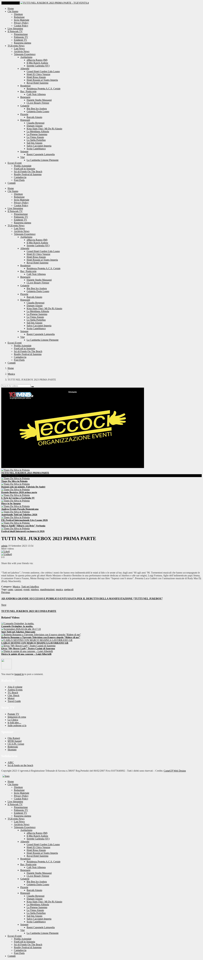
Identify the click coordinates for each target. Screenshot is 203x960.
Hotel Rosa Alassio (36, 77)
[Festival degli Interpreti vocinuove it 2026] (15, 528)
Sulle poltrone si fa (17, 725)
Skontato (12, 749)
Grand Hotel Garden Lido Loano (43, 71)
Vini (22, 157)
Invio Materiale (21, 20)
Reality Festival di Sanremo (28, 174)
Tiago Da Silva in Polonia (14, 481)
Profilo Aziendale (22, 165)
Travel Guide (14, 701)
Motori (11, 698)
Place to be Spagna (11, 503)
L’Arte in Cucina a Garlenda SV (18, 498)
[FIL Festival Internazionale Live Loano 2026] (15, 517)
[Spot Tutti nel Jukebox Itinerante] (21, 629)
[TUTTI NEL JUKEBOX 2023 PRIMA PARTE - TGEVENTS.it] (54, 2)
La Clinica (13, 719)
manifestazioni (47, 589)
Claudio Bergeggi (35, 123)
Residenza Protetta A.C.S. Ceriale (43, 88)
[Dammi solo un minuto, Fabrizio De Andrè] (15, 484)
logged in (19, 674)
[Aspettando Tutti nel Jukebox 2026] (15, 511)
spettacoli (68, 589)
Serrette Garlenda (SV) (38, 65)
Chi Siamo (13, 11)
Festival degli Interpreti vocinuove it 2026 (23, 531)
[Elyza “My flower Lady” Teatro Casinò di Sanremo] (28, 645)
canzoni (18, 589)
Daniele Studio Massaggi (39, 100)
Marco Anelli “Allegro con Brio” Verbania (23, 525)
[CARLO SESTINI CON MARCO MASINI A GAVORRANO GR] (36, 640)
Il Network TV (15, 31)
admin (4, 545)
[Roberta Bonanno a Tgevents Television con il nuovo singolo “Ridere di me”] (41, 634)
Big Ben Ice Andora (37, 108)
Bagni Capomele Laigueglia (41, 154)
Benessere (25, 97)
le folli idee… (14, 722)
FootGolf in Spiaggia (24, 168)
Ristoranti (25, 120)
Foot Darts (19, 180)
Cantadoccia (20, 177)
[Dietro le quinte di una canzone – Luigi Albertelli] (27, 651)
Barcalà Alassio (34, 117)
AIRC (11, 762)
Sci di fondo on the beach (20, 765)
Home (11, 8)
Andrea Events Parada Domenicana (20, 509)
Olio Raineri (14, 738)
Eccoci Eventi (15, 163)
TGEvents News (16, 45)
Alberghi (24, 68)
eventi (26, 589)
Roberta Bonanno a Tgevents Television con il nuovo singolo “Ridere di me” (40, 637)
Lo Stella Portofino (36, 140)
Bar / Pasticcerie (28, 91)
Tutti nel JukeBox (30, 586)
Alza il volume (15, 686)
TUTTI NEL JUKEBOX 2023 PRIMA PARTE (25, 473)
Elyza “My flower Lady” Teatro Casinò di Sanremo (28, 648)
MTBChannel (15, 741)
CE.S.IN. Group (16, 744)
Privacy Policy (21, 22)
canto (10, 589)
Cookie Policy (21, 25)
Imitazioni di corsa (17, 717)
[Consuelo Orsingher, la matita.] (17, 623)
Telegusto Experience (25, 54)
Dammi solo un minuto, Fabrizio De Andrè (23, 486)
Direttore (18, 14)
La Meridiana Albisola (38, 131)
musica (59, 589)
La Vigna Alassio (35, 137)
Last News (19, 48)
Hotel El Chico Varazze (38, 74)
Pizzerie (24, 114)
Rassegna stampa (22, 42)
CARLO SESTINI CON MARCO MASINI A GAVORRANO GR (34, 643)
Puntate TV (13, 714)
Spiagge (24, 151)
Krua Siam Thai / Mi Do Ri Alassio (44, 128)
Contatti (12, 183)
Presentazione (21, 34)
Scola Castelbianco (36, 148)
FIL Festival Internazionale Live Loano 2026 (24, 520)
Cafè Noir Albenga (36, 94)
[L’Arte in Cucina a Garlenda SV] (15, 495)
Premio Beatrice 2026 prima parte (19, 492)
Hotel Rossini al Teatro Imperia (42, 80)
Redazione (19, 17)
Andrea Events (15, 689)
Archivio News (21, 51)
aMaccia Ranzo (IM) (37, 60)
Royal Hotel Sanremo (37, 82)
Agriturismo (26, 57)
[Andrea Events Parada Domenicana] (15, 506)
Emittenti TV (20, 40)
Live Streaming (15, 28)
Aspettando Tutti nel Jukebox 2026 (19, 514)
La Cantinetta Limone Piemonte (43, 160)
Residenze (25, 85)
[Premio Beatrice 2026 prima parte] (15, 489)
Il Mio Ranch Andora (37, 62)
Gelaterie (24, 105)
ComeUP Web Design (175, 770)
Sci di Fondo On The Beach (28, 171)
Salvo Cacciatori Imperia (39, 145)
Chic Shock (13, 695)
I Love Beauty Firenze (38, 103)
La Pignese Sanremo (37, 134)
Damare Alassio (35, 125)
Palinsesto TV (21, 37)
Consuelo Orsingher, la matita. (17, 626)
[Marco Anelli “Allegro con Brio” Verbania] (15, 523)
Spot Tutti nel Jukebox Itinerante (18, 632)
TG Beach (13, 692)
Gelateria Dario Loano (38, 111)
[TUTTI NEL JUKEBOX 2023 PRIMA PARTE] (15, 470)
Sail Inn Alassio (34, 143)
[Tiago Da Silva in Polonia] (15, 478)
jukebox (35, 589)
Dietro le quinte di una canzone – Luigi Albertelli (26, 654)
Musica (16, 586)
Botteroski (13, 746)
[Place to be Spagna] (15, 500)
